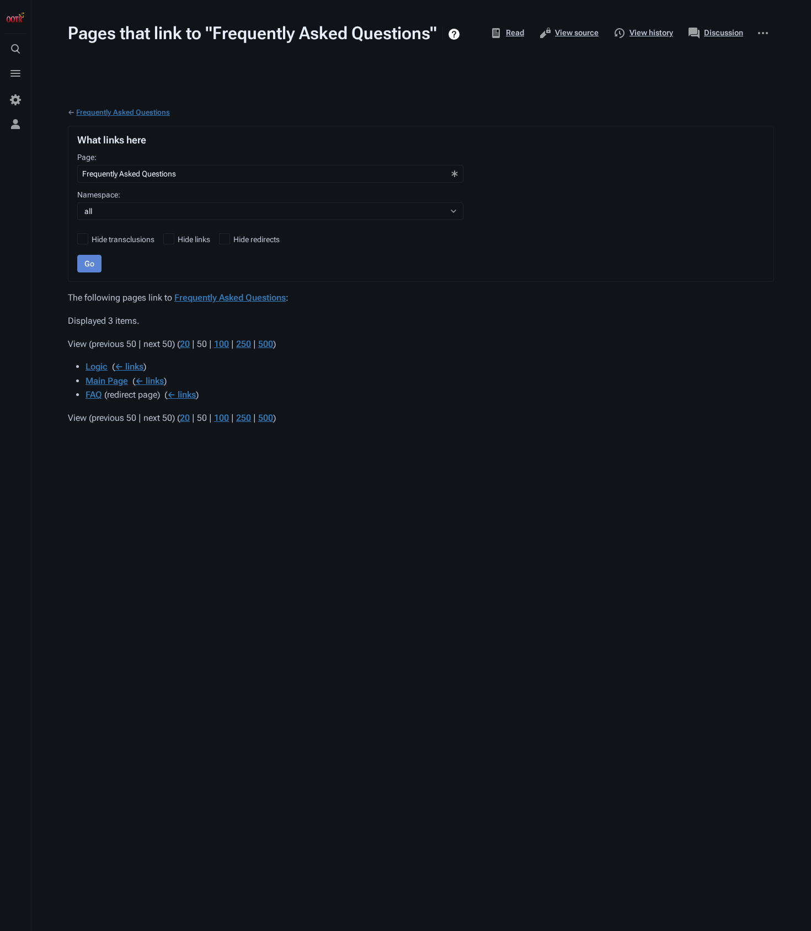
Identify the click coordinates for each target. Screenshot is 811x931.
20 (185, 344)
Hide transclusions (123, 239)
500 (265, 344)
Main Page (107, 381)
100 (221, 344)
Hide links (194, 239)
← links (129, 366)
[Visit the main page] (15, 18)
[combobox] (270, 174)
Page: (87, 157)
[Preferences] (15, 100)
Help (455, 34)
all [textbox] (88, 211)
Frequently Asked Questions (123, 112)
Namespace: (98, 194)
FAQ (94, 394)
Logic (97, 366)
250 (243, 344)
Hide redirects (256, 239)
